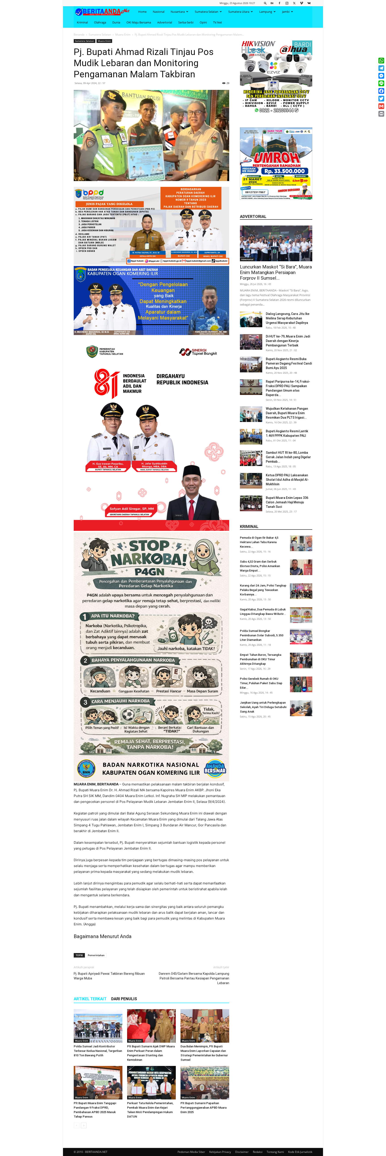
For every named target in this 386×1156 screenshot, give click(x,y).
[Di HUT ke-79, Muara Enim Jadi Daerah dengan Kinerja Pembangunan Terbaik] (251, 342)
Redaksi (257, 1152)
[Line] (381, 83)
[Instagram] (286, 3)
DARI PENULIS (124, 998)
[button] (265, 3)
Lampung (265, 12)
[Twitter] (294, 3)
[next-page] (83, 1125)
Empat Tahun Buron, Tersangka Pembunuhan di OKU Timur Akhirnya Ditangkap (260, 659)
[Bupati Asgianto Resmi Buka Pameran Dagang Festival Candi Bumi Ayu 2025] (251, 364)
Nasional (158, 12)
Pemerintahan (96, 955)
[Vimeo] (301, 3)
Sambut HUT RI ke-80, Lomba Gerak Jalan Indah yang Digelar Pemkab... (288, 457)
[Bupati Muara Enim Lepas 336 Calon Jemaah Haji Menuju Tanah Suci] (251, 503)
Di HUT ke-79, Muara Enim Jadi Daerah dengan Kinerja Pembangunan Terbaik (288, 341)
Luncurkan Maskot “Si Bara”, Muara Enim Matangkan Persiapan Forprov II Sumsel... (276, 272)
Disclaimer (242, 1152)
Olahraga (100, 22)
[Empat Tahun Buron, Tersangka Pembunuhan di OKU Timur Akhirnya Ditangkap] (301, 660)
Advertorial (164, 22)
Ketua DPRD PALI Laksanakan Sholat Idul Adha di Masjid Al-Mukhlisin (287, 479)
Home (142, 12)
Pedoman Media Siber (191, 1152)
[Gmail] (381, 106)
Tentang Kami (275, 1152)
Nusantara (178, 12)
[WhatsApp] (381, 60)
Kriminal (82, 22)
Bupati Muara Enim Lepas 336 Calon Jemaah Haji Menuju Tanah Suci (287, 502)
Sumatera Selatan (206, 12)
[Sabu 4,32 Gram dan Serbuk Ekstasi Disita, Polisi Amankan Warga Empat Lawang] (301, 567)
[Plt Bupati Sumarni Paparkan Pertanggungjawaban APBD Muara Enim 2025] (204, 1082)
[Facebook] (279, 3)
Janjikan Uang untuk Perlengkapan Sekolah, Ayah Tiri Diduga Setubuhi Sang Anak (263, 707)
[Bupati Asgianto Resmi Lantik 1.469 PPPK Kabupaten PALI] (251, 437)
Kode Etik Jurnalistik (300, 1152)
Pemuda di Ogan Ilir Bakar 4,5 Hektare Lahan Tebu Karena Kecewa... (259, 542)
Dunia (116, 22)
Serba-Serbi (185, 22)
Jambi (286, 12)
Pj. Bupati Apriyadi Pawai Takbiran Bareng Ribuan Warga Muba (109, 976)
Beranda (79, 34)
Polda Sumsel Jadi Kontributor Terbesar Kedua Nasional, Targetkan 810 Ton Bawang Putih (98, 1051)
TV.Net (217, 22)
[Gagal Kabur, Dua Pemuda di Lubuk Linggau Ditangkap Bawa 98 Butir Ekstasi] (301, 615)
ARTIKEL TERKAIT (90, 998)
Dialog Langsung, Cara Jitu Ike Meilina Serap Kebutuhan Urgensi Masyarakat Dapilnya (287, 318)
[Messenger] (381, 76)
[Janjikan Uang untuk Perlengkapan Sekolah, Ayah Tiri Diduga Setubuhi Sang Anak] (301, 708)
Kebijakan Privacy (220, 1152)
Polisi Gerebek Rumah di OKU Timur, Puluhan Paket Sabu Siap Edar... (261, 683)
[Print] (381, 114)
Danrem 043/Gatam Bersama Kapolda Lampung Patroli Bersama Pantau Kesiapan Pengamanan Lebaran (194, 978)
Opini (203, 22)
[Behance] (272, 3)
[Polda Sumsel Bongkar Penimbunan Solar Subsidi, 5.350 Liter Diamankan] (301, 636)
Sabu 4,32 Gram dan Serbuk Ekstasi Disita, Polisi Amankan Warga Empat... (260, 566)
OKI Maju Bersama (138, 22)
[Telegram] (381, 68)
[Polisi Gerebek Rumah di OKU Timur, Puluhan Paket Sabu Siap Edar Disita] (301, 684)
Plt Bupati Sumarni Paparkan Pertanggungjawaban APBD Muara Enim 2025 (203, 1107)
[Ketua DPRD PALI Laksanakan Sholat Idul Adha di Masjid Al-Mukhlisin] (251, 481)
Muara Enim (122, 34)
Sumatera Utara (238, 12)
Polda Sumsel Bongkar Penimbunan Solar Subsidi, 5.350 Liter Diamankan (261, 635)
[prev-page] (76, 1125)
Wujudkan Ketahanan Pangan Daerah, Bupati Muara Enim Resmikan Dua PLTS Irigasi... (287, 413)
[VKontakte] (309, 3)
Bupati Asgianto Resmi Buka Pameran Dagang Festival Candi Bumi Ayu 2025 (289, 363)
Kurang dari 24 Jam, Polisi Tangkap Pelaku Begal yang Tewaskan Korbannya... (263, 590)
